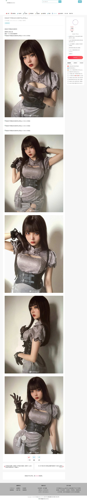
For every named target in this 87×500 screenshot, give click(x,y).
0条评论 (24, 20)
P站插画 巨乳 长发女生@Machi (73, 71)
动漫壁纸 (18, 488)
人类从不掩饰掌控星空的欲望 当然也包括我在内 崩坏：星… (76, 41)
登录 (80, 1)
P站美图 (31, 1)
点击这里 (37, 475)
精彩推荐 (18, 1)
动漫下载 (35, 1)
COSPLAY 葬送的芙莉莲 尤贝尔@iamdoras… (74, 51)
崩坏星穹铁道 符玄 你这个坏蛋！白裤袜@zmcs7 (76, 79)
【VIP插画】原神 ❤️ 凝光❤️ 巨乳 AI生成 (75, 75)
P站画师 (27, 1)
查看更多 (70, 53)
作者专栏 (75, 57)
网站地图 (49, 496)
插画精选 (12, 490)
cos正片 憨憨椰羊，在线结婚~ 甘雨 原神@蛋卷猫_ (75, 45)
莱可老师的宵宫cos (71, 68)
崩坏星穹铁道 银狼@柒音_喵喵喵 (74, 47)
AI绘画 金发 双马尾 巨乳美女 (73, 66)
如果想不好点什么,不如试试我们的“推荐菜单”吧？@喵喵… (75, 37)
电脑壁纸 (24, 490)
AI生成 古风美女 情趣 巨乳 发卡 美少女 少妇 (76, 83)
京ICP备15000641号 (55, 496)
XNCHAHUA (45, 492)
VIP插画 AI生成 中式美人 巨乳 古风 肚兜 (75, 77)
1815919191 (45, 490)
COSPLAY (23, 1)
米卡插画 (7, 20)
